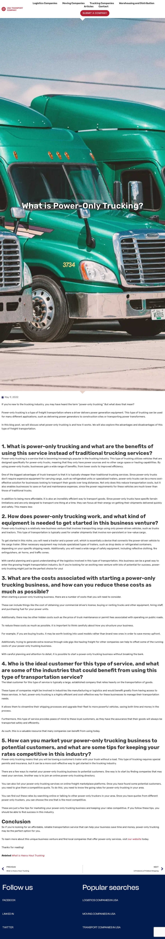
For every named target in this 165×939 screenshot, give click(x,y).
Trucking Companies (102, 3)
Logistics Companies (45, 3)
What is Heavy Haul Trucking (28, 855)
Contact (103, 6)
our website (134, 839)
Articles (88, 6)
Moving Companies (73, 3)
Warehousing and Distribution (136, 3)
